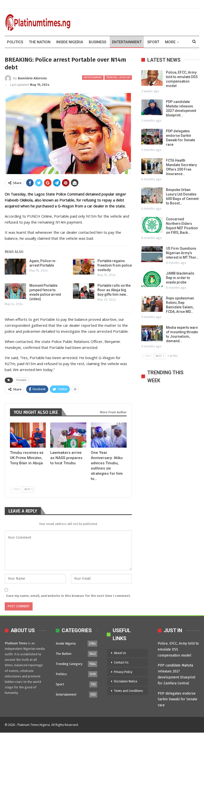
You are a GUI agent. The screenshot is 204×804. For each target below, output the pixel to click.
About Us (120, 653)
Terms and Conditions (128, 691)
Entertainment (127, 42)
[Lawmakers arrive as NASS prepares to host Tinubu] (68, 435)
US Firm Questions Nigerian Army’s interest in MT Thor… (182, 252)
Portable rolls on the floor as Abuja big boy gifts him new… (114, 290)
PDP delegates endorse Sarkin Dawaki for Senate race (177, 699)
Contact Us (121, 662)
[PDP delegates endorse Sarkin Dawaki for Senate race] (152, 137)
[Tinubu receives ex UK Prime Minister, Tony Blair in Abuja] (28, 435)
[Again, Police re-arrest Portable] (15, 267)
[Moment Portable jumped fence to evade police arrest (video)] (15, 291)
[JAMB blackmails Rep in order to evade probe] (152, 279)
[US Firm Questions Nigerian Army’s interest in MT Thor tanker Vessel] (152, 254)
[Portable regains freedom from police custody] (83, 267)
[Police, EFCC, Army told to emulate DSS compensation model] (152, 78)
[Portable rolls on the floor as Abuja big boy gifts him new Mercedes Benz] (83, 291)
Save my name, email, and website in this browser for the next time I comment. (68, 596)
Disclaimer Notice (125, 681)
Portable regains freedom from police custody (115, 265)
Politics (15, 42)
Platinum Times (16, 643)
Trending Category (118, 77)
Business (97, 42)
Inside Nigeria (69, 42)
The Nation (40, 42)
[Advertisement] (102, 767)
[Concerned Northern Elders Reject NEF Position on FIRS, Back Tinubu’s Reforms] (152, 225)
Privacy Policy (123, 672)
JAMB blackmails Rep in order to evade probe (180, 277)
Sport (153, 42)
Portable (21, 380)
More (170, 42)
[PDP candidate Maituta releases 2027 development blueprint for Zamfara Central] (152, 107)
